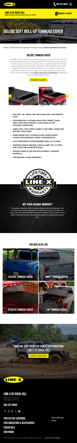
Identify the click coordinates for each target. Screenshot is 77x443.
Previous (9, 96)
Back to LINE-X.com (58, 417)
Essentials (9, 427)
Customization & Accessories (19, 47)
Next (67, 96)
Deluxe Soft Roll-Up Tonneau (55, 47)
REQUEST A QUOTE (38, 80)
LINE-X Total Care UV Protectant (45, 73)
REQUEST (65, 13)
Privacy (57, 438)
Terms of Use (49, 438)
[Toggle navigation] (70, 4)
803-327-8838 (10, 405)
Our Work (9, 432)
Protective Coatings (14, 418)
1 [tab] (36, 107)
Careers (54, 420)
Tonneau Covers (37, 47)
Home (6, 47)
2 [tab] (39, 107)
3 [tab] (42, 107)
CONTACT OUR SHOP (38, 356)
